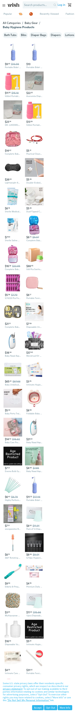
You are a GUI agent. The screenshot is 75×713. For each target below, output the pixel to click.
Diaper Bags (38, 35)
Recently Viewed (49, 13)
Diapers (56, 35)
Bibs (23, 35)
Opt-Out (50, 707)
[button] (55, 4)
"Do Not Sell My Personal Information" (28, 700)
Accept (38, 707)
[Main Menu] (4, 5)
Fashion (70, 13)
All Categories (12, 23)
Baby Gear (31, 23)
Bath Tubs (10, 35)
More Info (65, 707)
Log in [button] (61, 5)
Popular (7, 13)
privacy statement (12, 688)
